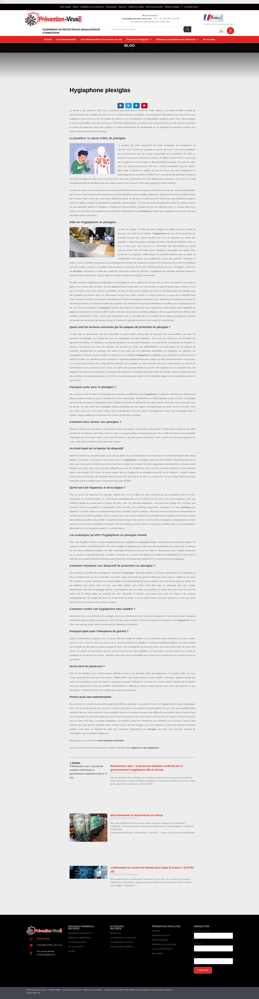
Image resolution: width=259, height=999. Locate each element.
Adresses (123, 7)
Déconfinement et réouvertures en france (136, 815)
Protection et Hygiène (138, 39)
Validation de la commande (92, 7)
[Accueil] (108, 49)
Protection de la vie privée (72, 990)
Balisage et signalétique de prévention (176, 39)
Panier (76, 7)
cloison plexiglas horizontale (110, 740)
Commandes (111, 7)
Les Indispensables (66, 39)
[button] (121, 105)
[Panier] (230, 30)
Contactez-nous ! (191, 7)
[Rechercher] (187, 29)
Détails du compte (136, 7)
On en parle (209, 39)
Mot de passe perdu (154, 7)
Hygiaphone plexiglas (142, 49)
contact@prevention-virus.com (137, 18)
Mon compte (65, 7)
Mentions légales (172, 7)
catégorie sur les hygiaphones (145, 747)
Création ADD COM (33, 993)
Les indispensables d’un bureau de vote (101, 39)
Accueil (48, 39)
